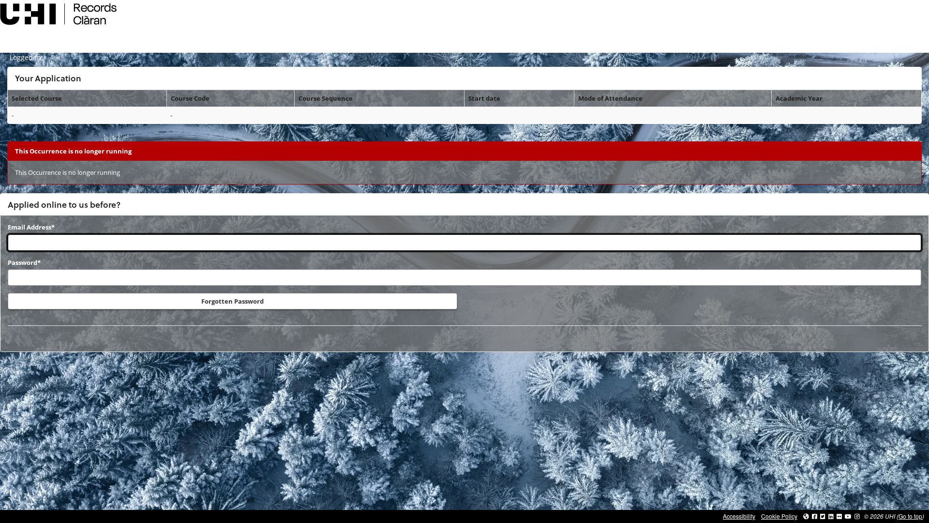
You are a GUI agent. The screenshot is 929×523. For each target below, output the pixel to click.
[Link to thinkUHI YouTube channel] (848, 516)
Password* (24, 262)
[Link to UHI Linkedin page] (831, 516)
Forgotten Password (232, 301)
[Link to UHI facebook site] (814, 516)
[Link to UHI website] (806, 516)
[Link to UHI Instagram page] (857, 516)
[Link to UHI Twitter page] (822, 516)
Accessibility (739, 516)
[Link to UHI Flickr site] (839, 516)
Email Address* (31, 227)
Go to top (910, 516)
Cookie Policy (779, 516)
